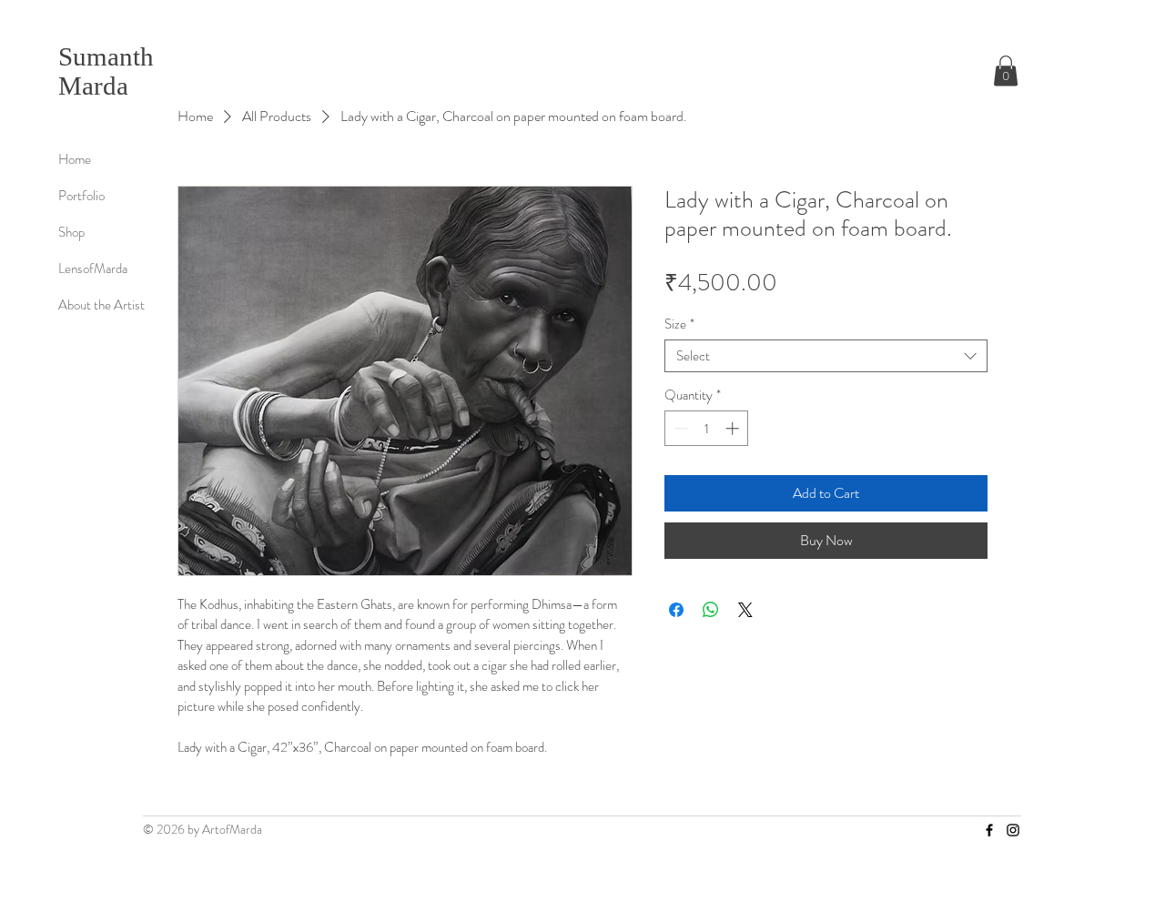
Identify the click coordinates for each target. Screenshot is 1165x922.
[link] (1005, 71)
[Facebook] (989, 830)
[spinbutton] (707, 428)
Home (74, 159)
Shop (71, 232)
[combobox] (826, 355)
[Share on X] (745, 610)
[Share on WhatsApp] (711, 610)
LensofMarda (92, 268)
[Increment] (734, 428)
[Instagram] (1013, 830)
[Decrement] (679, 428)
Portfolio (81, 196)
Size (679, 324)
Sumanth (106, 56)
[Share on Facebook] (676, 610)
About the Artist (101, 305)
